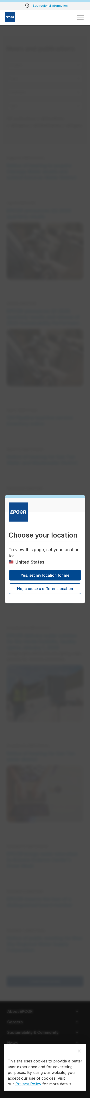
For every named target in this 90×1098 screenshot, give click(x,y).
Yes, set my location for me (45, 575)
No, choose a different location (45, 588)
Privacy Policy (28, 1084)
